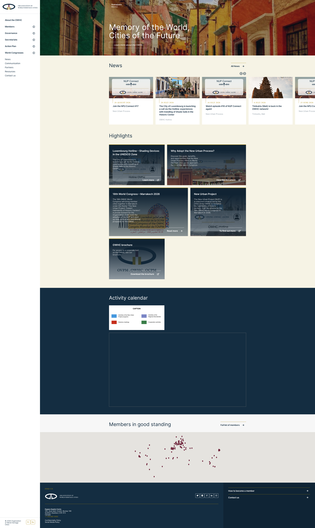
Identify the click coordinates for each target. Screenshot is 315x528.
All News (235, 66)
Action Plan (10, 46)
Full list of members (230, 425)
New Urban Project (205, 194)
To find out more (227, 231)
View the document (226, 180)
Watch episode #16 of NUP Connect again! (223, 107)
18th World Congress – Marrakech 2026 (136, 194)
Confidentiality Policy (53, 520)
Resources (10, 71)
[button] (176, 437)
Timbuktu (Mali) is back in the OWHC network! (267, 107)
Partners (9, 67)
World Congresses (14, 53)
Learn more (149, 180)
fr (28, 522)
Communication (12, 63)
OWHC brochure (122, 244)
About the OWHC (13, 20)
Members (9, 26)
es (33, 522)
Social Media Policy (52, 522)
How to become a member (241, 491)
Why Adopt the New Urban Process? (192, 150)
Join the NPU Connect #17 (126, 106)
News (8, 59)
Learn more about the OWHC (128, 45)
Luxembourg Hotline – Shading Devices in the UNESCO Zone (136, 152)
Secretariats (11, 39)
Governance (11, 33)
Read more (172, 231)
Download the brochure (143, 274)
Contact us (10, 75)
